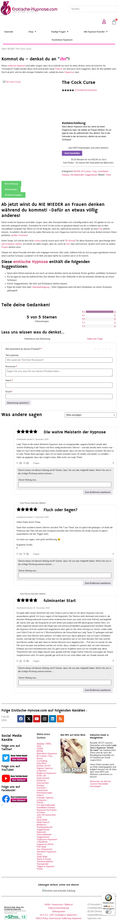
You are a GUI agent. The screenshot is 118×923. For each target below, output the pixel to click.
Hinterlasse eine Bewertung (37, 338)
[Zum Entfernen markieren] (113, 554)
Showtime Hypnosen (46, 851)
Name (9, 380)
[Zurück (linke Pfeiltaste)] (5, 461)
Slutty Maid (42, 856)
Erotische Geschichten (43, 781)
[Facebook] (20, 718)
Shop (30, 31)
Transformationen (45, 861)
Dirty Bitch (41, 763)
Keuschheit (42, 819)
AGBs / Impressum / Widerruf (59, 904)
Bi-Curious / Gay (89, 171)
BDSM (11, 48)
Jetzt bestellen (72, 153)
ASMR (40, 748)
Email (8, 391)
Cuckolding (42, 761)
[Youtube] (36, 718)
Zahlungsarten (58, 911)
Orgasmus (69, 72)
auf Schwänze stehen (11, 244)
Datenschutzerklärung (58, 908)
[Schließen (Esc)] (108, 3)
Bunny (40, 758)
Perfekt (111, 348)
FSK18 (40, 802)
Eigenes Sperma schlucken (44, 769)
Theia (108, 175)
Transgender (42, 864)
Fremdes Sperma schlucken (45, 798)
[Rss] (60, 718)
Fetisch (58, 69)
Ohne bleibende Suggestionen (44, 835)
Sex (68, 244)
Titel (11, 355)
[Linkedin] (52, 718)
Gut (107, 348)
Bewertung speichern (18, 403)
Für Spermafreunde (46, 805)
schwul (37, 240)
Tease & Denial (44, 859)
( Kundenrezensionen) (86, 90)
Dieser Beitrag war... (27, 480)
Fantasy (40, 785)
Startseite (8, 31)
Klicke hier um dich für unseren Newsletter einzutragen (100, 783)
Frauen (4, 247)
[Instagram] (44, 718)
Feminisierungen (44, 792)
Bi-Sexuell (70, 240)
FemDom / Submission (42, 789)
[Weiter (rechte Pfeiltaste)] (113, 461)
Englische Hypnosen (46, 773)
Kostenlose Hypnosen (62, 40)
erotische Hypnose (16, 65)
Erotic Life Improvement (43, 776)
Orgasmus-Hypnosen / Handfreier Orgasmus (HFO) (47, 841)
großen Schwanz (19, 235)
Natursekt (41, 832)
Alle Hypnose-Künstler (94, 31)
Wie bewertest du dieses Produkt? (23, 349)
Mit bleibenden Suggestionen (84, 175)
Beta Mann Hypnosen (47, 753)
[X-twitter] (28, 718)
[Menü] (113, 894)
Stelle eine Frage (95, 338)
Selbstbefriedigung (40, 287)
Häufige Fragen (58, 31)
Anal (39, 746)
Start (3, 48)
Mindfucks (41, 824)
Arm (96, 348)
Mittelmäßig (100, 348)
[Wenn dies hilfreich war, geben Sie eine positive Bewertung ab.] (17, 463)
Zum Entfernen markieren (98, 492)
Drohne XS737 (44, 765)
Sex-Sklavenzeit (44, 849)
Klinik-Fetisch (43, 822)
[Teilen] (102, 3)
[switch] (108, 912)
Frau (100, 229)
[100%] (99, 312)
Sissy (39, 854)
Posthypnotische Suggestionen (44, 828)
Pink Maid (41, 846)
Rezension (11, 366)
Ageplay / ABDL (44, 743)
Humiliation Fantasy (46, 807)
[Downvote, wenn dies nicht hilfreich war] (24, 463)
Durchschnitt (103, 348)
